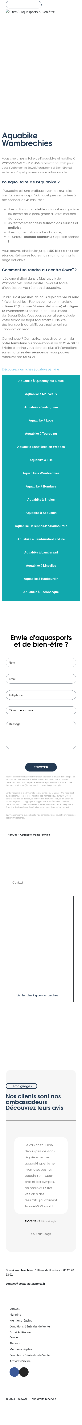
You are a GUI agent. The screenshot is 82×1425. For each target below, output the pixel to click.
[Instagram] (17, 1042)
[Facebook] (14, 1372)
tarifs (27, 356)
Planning (15, 1314)
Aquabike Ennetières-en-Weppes (41, 446)
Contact (14, 1308)
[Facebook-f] (12, 1042)
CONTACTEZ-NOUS (23, 4)
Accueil (12, 834)
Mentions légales (21, 1320)
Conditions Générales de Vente (30, 1326)
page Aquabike (13, 259)
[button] (9, 1182)
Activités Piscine (20, 1332)
